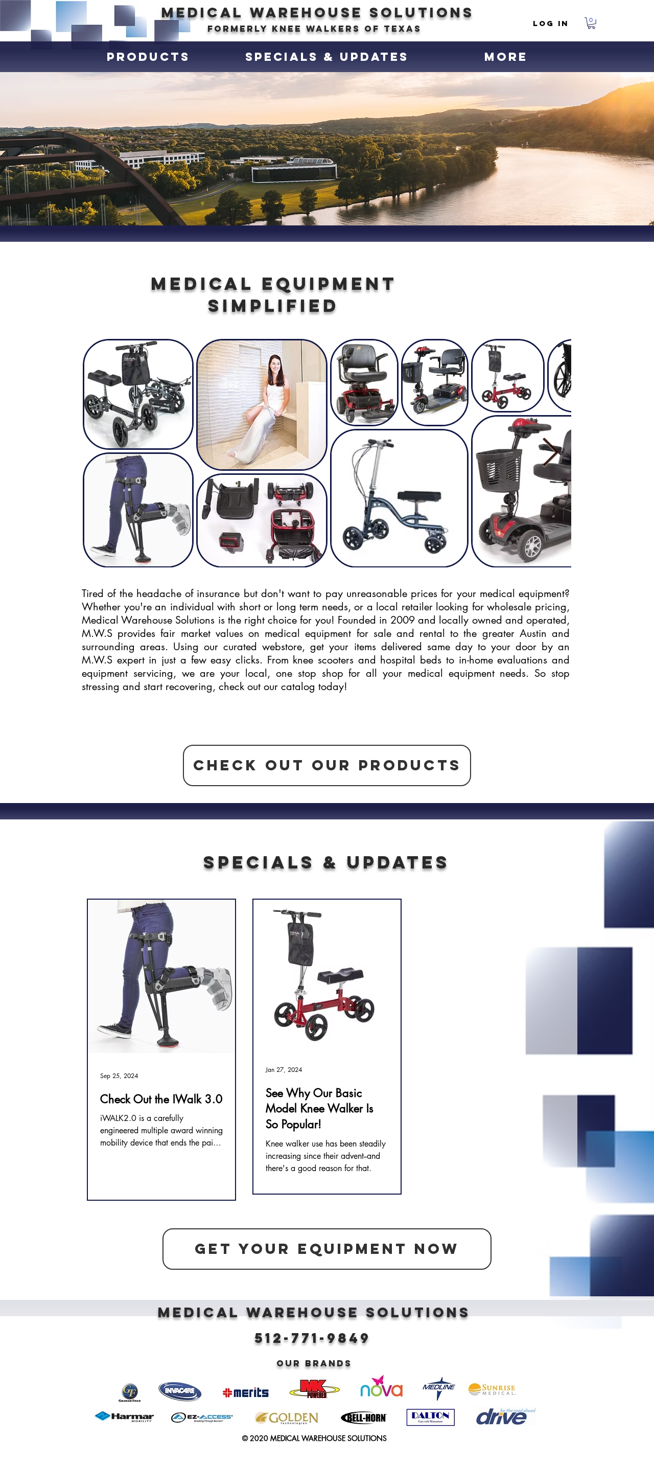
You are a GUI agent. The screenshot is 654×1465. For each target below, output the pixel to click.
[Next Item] (550, 453)
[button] (591, 23)
